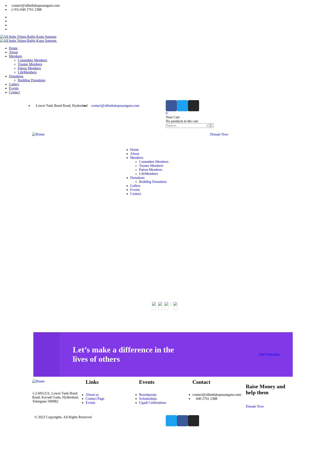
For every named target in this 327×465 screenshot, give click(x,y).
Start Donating (269, 354)
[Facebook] (171, 105)
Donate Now (219, 134)
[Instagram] (193, 105)
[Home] (38, 134)
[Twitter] (182, 105)
